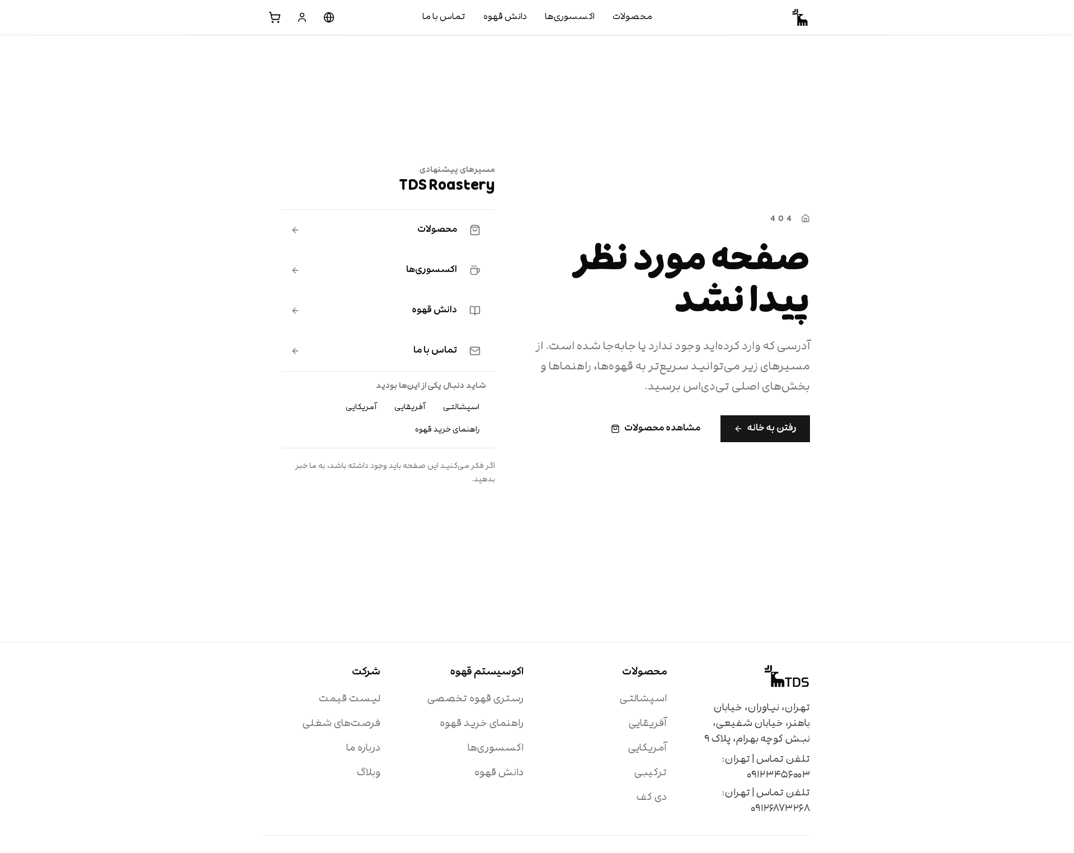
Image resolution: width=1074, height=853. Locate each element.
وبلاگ (368, 773)
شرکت (366, 672)
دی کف (652, 798)
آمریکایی (361, 407)
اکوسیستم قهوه (487, 672)
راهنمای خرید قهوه (447, 430)
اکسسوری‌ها (570, 17)
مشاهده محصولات (662, 428)
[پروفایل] (302, 17)
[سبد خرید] (274, 17)
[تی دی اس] (801, 17)
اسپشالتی (461, 407)
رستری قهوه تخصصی (475, 699)
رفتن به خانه (772, 428)
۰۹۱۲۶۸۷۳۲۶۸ (780, 809)
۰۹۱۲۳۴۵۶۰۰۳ (778, 775)
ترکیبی (650, 773)
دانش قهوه (505, 17)
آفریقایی (409, 407)
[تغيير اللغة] (329, 17)
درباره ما (363, 748)
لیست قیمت (349, 699)
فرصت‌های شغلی (341, 724)
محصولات (632, 17)
